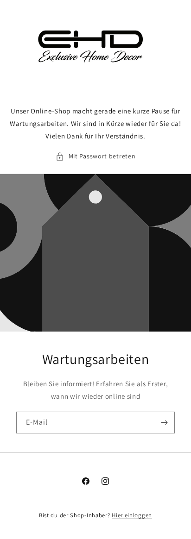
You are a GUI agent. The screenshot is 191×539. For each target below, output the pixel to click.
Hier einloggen (132, 515)
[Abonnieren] (164, 422)
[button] (96, 156)
